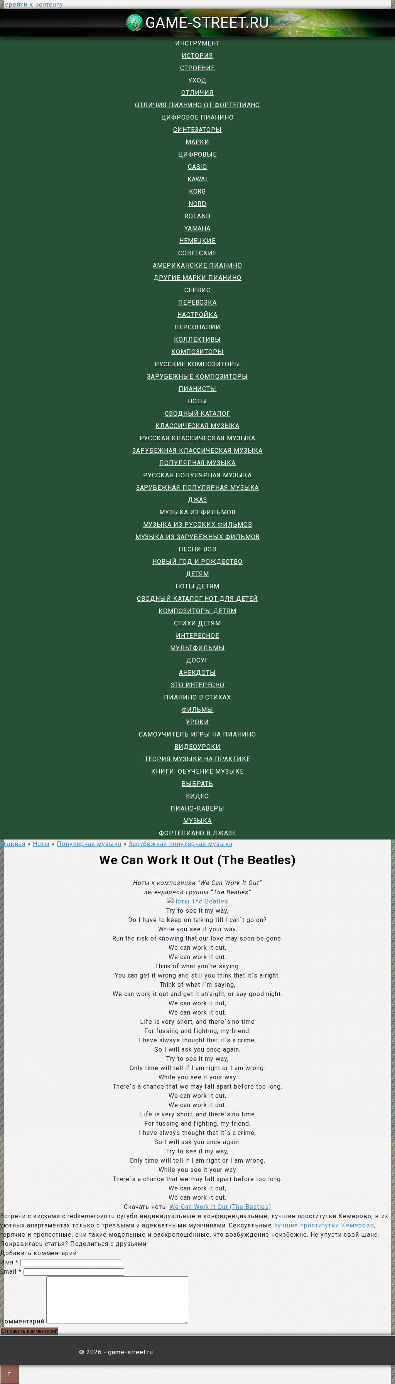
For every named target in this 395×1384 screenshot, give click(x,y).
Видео (197, 796)
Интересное (197, 635)
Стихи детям (197, 623)
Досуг (197, 660)
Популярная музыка (197, 463)
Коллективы (197, 339)
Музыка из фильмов (197, 512)
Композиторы (197, 352)
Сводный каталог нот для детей (197, 598)
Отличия (197, 92)
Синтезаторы (197, 129)
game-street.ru (207, 22)
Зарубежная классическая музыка (197, 450)
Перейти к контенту (31, 4)
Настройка (197, 315)
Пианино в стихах (197, 697)
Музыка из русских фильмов (197, 524)
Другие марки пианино (197, 278)
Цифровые (197, 154)
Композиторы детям (197, 611)
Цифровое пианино (197, 117)
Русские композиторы (197, 364)
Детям (197, 574)
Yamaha (197, 228)
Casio (198, 166)
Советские (197, 253)
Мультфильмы (197, 648)
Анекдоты (197, 672)
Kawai (197, 179)
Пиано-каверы (197, 808)
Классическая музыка (197, 426)
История (197, 55)
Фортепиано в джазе (197, 833)
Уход (197, 80)
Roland (197, 216)
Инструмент (197, 43)
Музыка (197, 820)
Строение (197, 68)
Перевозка (197, 302)
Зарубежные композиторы (197, 376)
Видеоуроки (197, 746)
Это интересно (197, 685)
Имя (9, 1262)
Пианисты (198, 389)
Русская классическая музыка (198, 438)
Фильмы (198, 709)
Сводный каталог (197, 413)
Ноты (197, 401)
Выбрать (197, 783)
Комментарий (22, 1321)
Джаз (198, 500)
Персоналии (197, 327)
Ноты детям (198, 586)
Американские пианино (197, 265)
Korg (197, 191)
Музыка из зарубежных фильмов (197, 537)
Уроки (197, 722)
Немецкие (197, 240)
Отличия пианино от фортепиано (197, 105)
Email (11, 1271)
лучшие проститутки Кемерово (324, 1225)
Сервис (197, 290)
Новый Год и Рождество (197, 561)
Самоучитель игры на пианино (197, 734)
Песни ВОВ (197, 549)
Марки (198, 142)
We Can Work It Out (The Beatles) (220, 1206)
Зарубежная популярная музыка (197, 487)
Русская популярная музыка (197, 475)
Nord (198, 203)
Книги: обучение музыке (197, 771)
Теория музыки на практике (197, 759)
